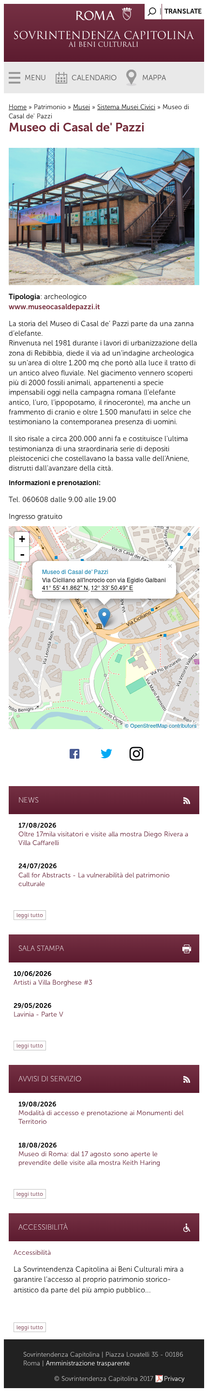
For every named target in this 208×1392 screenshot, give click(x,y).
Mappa (154, 77)
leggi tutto (29, 915)
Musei (81, 107)
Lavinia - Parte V (38, 1014)
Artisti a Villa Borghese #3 (53, 982)
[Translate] (173, 9)
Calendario (94, 77)
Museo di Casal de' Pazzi (75, 571)
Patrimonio (50, 107)
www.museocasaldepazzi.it (54, 306)
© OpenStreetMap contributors (161, 725)
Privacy (174, 1378)
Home (18, 107)
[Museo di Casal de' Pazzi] (104, 618)
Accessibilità (32, 1252)
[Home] (104, 38)
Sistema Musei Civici (126, 107)
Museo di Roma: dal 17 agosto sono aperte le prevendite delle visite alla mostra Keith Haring (89, 1158)
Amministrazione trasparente (88, 1363)
